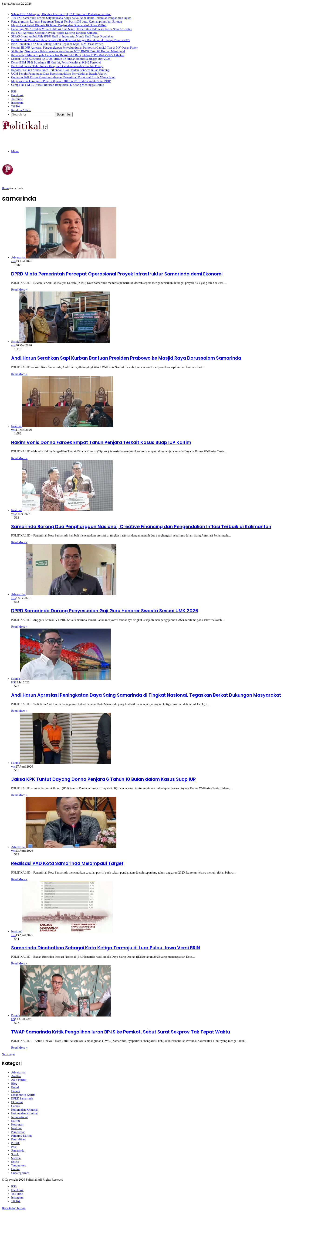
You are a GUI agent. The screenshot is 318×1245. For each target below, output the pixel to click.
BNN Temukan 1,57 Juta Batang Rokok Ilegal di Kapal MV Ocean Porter (57, 44)
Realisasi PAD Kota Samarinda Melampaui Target (67, 863)
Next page (8, 1054)
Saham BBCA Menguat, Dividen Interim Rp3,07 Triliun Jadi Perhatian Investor (61, 14)
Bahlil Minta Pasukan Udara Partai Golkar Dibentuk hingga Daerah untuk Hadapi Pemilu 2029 (70, 40)
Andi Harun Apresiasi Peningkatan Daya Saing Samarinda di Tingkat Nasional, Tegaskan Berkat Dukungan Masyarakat (146, 695)
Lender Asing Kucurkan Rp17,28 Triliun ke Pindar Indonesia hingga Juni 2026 (61, 58)
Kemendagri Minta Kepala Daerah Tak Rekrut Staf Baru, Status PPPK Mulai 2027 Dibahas (67, 55)
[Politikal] (25, 129)
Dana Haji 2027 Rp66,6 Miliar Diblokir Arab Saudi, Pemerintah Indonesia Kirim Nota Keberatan (71, 29)
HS (13, 682)
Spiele (15, 1161)
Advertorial (18, 1072)
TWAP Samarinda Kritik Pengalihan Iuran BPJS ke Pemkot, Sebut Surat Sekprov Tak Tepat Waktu (120, 1032)
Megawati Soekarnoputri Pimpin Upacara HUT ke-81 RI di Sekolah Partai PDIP (61, 81)
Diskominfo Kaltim (23, 1094)
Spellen (16, 1158)
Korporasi (17, 1124)
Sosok (15, 1154)
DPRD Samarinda (22, 1098)
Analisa (16, 1076)
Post (14, 1147)
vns (13, 261)
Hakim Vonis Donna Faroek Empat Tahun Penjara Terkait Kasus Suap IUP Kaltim (101, 442)
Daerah (15, 1091)
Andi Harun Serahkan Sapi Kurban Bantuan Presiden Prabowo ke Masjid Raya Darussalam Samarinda (126, 358)
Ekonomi (17, 1102)
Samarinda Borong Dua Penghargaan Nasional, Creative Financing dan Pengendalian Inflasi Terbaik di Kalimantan (141, 526)
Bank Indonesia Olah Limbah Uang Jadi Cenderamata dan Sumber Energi (57, 66)
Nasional (16, 1128)
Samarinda (17, 1150)
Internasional (19, 1117)
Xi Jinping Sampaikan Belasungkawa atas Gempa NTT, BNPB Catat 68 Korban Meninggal (68, 51)
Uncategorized (20, 1173)
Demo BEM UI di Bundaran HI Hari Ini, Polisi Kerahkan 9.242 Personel (56, 62)
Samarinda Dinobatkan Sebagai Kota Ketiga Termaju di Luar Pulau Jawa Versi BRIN (105, 948)
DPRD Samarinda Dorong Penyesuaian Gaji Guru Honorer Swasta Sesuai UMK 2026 (104, 611)
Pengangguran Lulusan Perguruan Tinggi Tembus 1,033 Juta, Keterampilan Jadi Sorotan (66, 21)
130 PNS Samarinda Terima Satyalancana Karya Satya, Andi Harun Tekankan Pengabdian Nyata (71, 18)
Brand (15, 1087)
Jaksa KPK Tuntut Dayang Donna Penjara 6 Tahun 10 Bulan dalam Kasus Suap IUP (103, 779)
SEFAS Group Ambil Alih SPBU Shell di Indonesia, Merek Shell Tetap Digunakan (62, 36)
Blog (14, 1083)
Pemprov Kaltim (21, 1135)
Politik (15, 1143)
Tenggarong (18, 1165)
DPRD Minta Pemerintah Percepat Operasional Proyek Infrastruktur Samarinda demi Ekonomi (117, 274)
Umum (15, 1169)
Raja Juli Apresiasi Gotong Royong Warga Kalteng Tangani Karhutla (54, 32)
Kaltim (15, 1120)
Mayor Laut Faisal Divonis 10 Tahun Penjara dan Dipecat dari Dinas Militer (58, 25)
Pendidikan (18, 1139)
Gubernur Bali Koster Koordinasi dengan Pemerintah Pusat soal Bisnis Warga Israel (63, 77)
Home (5, 188)
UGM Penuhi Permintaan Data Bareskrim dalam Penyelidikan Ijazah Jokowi (59, 73)
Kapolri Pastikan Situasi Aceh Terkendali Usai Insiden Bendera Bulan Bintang (60, 70)
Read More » (19, 289)
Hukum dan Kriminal (24, 1109)
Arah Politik (19, 1080)
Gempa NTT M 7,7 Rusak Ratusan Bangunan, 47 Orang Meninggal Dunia (57, 84)
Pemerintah (18, 1132)
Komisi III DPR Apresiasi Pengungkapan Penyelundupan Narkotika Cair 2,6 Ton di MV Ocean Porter (74, 47)
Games (15, 1106)
